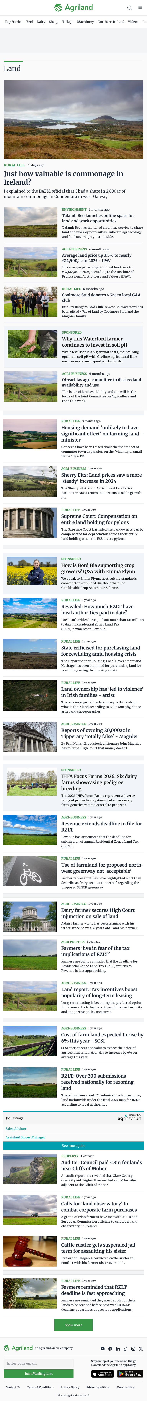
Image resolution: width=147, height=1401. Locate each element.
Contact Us (13, 1387)
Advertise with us (98, 1387)
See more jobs (73, 1145)
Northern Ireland (111, 22)
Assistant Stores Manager (25, 1137)
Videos (133, 22)
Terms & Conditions (40, 1387)
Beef (29, 22)
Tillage (67, 22)
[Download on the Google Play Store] (130, 1374)
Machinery (85, 22)
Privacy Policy (70, 1387)
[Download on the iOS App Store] (102, 1374)
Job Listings (14, 1118)
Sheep (53, 22)
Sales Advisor (16, 1129)
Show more (73, 1325)
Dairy (41, 22)
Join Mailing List (39, 1373)
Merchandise (125, 1387)
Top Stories (13, 22)
